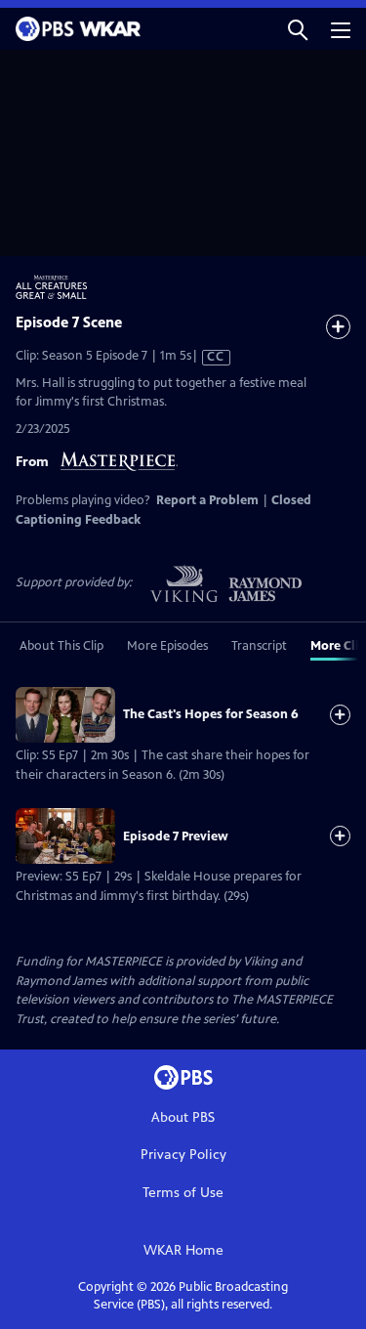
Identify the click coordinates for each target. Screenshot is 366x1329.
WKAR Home (183, 1250)
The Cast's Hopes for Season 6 (211, 714)
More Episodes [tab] (167, 646)
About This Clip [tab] (61, 646)
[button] (297, 29)
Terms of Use (183, 1192)
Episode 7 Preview (175, 836)
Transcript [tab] (259, 646)
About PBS (183, 1117)
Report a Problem (207, 500)
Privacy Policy (183, 1154)
